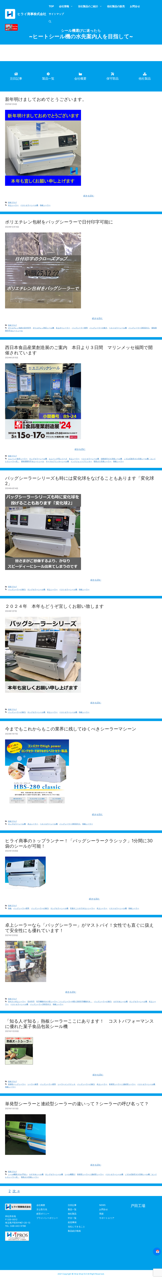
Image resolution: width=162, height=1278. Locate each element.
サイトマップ (56, 13)
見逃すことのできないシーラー (82, 908)
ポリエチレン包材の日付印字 (19, 328)
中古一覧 (72, 1218)
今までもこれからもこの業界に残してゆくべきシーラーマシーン (70, 728)
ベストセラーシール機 (29, 205)
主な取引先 (41, 1209)
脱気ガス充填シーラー (102, 461)
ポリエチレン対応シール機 (43, 328)
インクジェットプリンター (81, 461)
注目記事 (72, 1205)
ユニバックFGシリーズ (58, 459)
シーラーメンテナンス (66, 1084)
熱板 (10, 908)
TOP (51, 6)
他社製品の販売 (116, 6)
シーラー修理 (32, 1084)
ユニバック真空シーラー (17, 459)
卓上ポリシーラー (63, 328)
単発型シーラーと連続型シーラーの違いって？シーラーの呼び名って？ (77, 1103)
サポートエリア (106, 1218)
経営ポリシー (42, 1213)
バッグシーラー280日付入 (139, 328)
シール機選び (70, 1174)
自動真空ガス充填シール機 (111, 459)
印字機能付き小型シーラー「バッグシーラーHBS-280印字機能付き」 (64, 1001)
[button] (50, 21)
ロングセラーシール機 (38, 459)
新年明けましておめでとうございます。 (46, 99)
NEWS (102, 1205)
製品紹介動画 (74, 1231)
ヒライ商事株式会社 (31, 14)
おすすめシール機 (120, 1001)
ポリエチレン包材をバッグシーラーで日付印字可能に (59, 221)
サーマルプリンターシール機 (57, 461)
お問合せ (135, 6)
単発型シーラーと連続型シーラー (122, 1084)
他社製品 (72, 1213)
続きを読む (88, 196)
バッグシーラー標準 (80, 328)
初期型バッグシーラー (17, 1084)
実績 (101, 1213)
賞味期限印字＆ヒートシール (32, 461)
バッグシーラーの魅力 (98, 328)
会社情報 (64, 6)
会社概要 (40, 1205)
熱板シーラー (45, 205)
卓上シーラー (13, 205)
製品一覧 (72, 1209)
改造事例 (72, 1222)
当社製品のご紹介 (88, 6)
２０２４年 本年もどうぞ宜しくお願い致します (54, 606)
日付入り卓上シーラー (17, 1001)
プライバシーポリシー (47, 1218)
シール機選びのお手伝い (17, 1174)
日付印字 (31, 1001)
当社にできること (76, 1226)
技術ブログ (12, 202)
